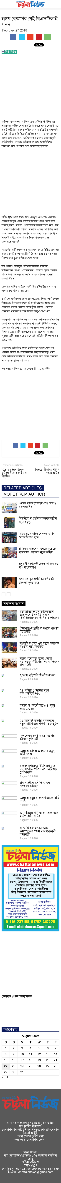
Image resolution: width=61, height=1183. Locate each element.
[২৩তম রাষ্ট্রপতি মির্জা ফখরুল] (9, 679)
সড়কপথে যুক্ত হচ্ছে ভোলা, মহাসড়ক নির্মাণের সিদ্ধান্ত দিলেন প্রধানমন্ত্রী (39, 661)
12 (39, 1054)
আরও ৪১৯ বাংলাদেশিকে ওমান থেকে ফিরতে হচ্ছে (36, 535)
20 (47, 1060)
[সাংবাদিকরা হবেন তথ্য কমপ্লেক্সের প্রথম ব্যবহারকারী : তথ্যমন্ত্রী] (9, 832)
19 (39, 1060)
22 (5, 1066)
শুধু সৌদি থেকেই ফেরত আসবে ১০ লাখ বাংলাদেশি (38, 566)
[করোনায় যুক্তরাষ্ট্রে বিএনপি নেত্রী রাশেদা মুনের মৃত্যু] (9, 582)
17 (22, 1060)
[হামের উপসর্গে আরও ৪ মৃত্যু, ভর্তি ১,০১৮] (9, 709)
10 (22, 1054)
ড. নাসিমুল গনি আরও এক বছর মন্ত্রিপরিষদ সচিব (39, 814)
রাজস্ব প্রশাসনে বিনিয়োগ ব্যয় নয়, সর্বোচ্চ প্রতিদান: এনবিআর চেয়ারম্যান (38, 769)
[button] (56, 4)
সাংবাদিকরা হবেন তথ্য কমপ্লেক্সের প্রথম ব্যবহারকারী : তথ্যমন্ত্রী (38, 831)
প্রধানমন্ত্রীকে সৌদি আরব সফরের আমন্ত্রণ (35, 784)
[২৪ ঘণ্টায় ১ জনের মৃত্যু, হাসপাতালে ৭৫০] (9, 694)
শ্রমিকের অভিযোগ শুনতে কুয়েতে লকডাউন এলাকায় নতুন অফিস (37, 550)
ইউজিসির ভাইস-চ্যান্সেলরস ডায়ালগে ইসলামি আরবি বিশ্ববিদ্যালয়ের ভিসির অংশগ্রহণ (39, 614)
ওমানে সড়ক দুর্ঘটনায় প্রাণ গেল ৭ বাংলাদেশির (37, 505)
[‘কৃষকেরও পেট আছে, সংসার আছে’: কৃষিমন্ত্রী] (9, 739)
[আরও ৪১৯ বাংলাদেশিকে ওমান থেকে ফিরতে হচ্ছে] (9, 537)
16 (13, 1060)
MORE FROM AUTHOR (24, 494)
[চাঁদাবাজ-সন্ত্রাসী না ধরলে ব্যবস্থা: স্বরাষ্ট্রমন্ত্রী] (9, 632)
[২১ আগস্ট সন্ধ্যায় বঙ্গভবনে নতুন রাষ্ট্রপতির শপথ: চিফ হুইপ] (9, 724)
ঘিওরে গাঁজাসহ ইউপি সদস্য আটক (47, 471)
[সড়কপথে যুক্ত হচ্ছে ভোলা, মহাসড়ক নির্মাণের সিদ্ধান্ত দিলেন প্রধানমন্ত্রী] (9, 662)
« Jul (5, 1077)
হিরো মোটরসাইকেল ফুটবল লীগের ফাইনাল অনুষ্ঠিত (14, 473)
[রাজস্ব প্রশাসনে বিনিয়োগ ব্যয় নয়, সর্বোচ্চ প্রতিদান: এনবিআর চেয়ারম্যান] (9, 770)
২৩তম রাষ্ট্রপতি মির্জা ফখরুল (37, 675)
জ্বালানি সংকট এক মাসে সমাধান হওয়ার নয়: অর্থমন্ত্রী (39, 645)
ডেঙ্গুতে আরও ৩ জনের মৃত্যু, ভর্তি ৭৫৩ (37, 752)
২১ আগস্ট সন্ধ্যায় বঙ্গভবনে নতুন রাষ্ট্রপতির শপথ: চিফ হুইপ (39, 722)
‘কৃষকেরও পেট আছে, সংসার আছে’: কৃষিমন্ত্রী (37, 737)
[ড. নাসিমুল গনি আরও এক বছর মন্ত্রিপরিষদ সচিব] (9, 817)
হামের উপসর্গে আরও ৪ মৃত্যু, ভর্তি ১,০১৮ (37, 707)
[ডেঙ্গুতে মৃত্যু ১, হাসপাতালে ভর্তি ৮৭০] (9, 801)
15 (5, 1060)
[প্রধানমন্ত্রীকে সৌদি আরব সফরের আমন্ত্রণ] (9, 786)
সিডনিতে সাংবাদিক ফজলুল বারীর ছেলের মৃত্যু (38, 520)
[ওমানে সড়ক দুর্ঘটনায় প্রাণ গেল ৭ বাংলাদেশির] (9, 507)
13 (47, 1054)
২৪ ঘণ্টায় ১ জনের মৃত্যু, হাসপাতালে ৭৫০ (34, 692)
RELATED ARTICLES (22, 488)
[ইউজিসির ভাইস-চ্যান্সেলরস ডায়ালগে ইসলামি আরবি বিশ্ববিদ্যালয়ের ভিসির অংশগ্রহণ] (9, 615)
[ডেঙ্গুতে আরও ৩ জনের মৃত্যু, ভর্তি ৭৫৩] (9, 755)
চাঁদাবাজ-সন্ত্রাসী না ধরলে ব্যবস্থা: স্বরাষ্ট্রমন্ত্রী (39, 630)
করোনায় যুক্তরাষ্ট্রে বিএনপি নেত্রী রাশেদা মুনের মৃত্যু (36, 581)
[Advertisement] (30, 87)
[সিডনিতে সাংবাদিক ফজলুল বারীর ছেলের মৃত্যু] (9, 522)
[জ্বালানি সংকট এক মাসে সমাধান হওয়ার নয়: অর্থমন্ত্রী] (9, 647)
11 (30, 1054)
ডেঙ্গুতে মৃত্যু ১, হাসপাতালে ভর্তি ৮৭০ (39, 799)
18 (30, 1060)
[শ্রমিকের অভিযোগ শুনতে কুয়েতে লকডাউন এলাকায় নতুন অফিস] (9, 552)
